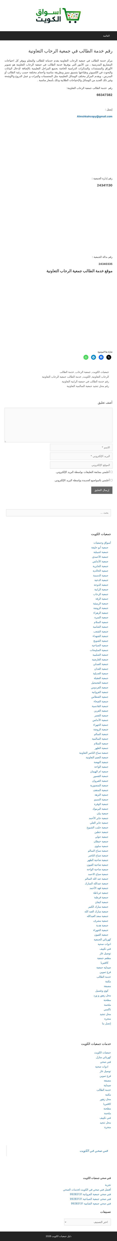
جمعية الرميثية (100, 603)
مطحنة (107, 1000)
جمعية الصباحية (100, 645)
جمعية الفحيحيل (99, 682)
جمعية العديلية (100, 673)
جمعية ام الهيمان (99, 771)
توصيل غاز (105, 953)
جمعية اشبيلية (101, 552)
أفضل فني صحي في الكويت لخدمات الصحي (87, 1189)
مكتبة (108, 981)
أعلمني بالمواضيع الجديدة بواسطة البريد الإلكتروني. (82, 480)
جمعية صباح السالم (98, 850)
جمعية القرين (101, 710)
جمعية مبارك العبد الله (96, 911)
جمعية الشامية (100, 626)
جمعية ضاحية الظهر (97, 860)
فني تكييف (105, 948)
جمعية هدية (102, 925)
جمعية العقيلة (101, 678)
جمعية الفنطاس (99, 696)
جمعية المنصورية (99, 785)
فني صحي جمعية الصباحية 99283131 (90, 1198)
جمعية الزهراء (100, 612)
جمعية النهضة (101, 762)
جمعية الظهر (101, 748)
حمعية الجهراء (100, 930)
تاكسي (107, 1009)
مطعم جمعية (104, 958)
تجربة (108, 1184)
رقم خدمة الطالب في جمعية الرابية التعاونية (85, 381)
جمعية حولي (101, 836)
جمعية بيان (102, 813)
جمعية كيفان (101, 902)
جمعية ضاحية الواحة (97, 869)
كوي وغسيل (101, 990)
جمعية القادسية (100, 706)
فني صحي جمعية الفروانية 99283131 (90, 1194)
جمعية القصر (101, 715)
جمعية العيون (101, 934)
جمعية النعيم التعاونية (97, 757)
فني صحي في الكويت (94, 1151)
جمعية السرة (101, 617)
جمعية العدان (101, 668)
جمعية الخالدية (100, 570)
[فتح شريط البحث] (5, 35)
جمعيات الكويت (100, 371)
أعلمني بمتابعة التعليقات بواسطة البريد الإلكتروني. (83, 472)
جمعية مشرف (100, 920)
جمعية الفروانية (100, 692)
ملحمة (107, 1004)
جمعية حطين (101, 832)
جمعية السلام (101, 622)
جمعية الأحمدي (100, 556)
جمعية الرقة (102, 598)
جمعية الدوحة (101, 584)
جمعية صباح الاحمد (98, 874)
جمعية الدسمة (100, 575)
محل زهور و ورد (102, 995)
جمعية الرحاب (83, 371)
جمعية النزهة (101, 794)
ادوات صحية (104, 944)
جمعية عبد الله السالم (96, 878)
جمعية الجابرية (100, 566)
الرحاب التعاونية (100, 376)
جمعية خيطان (101, 841)
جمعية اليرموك (100, 808)
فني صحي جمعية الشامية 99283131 (91, 1203)
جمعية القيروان (100, 780)
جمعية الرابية (101, 589)
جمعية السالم (101, 734)
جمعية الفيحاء (101, 701)
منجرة (107, 1018)
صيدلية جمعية (103, 967)
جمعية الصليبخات (99, 650)
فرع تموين (105, 972)
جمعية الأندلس (100, 561)
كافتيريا (104, 962)
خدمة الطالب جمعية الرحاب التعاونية (61, 376)
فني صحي (105, 1061)
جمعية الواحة (101, 766)
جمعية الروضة (100, 608)
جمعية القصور (100, 776)
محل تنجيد (105, 1014)
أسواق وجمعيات (102, 542)
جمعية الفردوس (99, 687)
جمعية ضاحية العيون (97, 864)
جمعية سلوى (101, 846)
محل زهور (105, 1099)
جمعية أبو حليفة (99, 547)
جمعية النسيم (101, 799)
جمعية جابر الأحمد (98, 818)
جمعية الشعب (100, 631)
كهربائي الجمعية (102, 939)
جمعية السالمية (100, 738)
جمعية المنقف (100, 790)
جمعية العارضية (100, 659)
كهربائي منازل (103, 1057)
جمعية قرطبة (101, 897)
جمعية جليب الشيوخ (97, 827)
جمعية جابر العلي (99, 822)
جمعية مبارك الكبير (98, 906)
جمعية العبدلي (100, 664)
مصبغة (107, 986)
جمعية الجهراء (100, 724)
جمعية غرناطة (100, 892)
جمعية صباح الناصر (98, 855)
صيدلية (107, 1085)
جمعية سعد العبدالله (97, 916)
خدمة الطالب (67, 371)
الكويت (86, 376)
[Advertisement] (58, 148)
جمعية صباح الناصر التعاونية (93, 752)
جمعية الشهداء (100, 636)
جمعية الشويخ (100, 640)
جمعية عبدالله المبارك (96, 883)
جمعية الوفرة (101, 804)
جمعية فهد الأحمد (99, 888)
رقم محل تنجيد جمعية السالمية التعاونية (88, 386)
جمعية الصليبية (100, 654)
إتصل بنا (106, 1023)
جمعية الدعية (101, 580)
